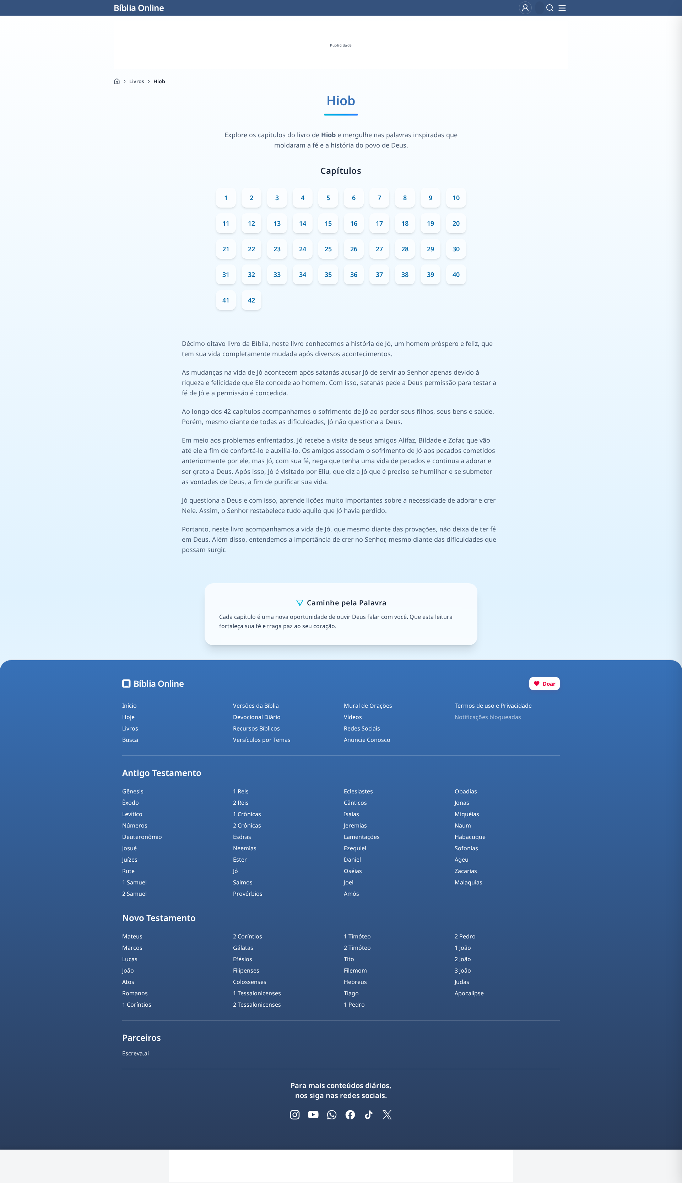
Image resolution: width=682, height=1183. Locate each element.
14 (302, 223)
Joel (348, 882)
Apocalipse (469, 993)
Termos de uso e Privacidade (493, 706)
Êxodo (130, 803)
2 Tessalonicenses (257, 1004)
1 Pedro (354, 1004)
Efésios (242, 959)
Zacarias (466, 871)
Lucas (129, 959)
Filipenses (246, 970)
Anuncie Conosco (367, 740)
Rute (128, 871)
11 (225, 223)
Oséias (353, 871)
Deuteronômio (142, 837)
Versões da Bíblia (256, 706)
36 (353, 274)
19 (430, 223)
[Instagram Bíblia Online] (295, 1114)
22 (251, 249)
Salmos (243, 882)
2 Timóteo (357, 948)
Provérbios (247, 894)
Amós (351, 894)
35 (328, 274)
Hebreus (355, 982)
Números (134, 825)
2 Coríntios (247, 936)
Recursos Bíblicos (256, 728)
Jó (235, 871)
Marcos (132, 948)
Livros (136, 81)
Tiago (351, 993)
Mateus (132, 936)
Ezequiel (355, 848)
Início (129, 706)
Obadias (466, 791)
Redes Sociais (362, 728)
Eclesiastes (358, 791)
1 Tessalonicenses (257, 993)
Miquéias (467, 814)
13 (277, 223)
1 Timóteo (357, 936)
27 (379, 249)
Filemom (355, 970)
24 (302, 249)
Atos (128, 982)
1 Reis (241, 791)
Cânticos (355, 803)
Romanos (135, 993)
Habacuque (470, 837)
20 (456, 223)
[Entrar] (525, 7)
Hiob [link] (159, 81)
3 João (463, 970)
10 (456, 197)
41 (225, 300)
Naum (463, 825)
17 (379, 223)
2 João (463, 959)
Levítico (132, 814)
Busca (130, 740)
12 (251, 223)
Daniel (352, 859)
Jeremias (355, 825)
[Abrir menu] (562, 7)
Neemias (244, 848)
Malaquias (468, 882)
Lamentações (362, 837)
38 (404, 274)
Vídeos (353, 717)
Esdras (242, 837)
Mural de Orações (368, 706)
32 (251, 274)
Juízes (129, 859)
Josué (129, 848)
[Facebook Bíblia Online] (350, 1114)
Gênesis (133, 791)
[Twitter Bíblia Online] (387, 1114)
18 (404, 223)
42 (251, 300)
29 (430, 249)
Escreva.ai (135, 1053)
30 (456, 249)
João (128, 970)
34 (302, 274)
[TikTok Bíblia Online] (368, 1114)
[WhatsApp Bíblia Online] (331, 1114)
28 (404, 249)
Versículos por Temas (262, 740)
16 (353, 223)
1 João (463, 948)
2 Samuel (134, 894)
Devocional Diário (257, 717)
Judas (462, 982)
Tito (349, 959)
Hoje (128, 717)
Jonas (462, 803)
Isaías (351, 814)
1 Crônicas (247, 814)
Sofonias (466, 848)
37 (379, 274)
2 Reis (241, 803)
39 (430, 274)
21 (225, 249)
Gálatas (243, 948)
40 (456, 274)
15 (328, 223)
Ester (240, 859)
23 (277, 249)
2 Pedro (465, 936)
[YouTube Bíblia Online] (313, 1114)
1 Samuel (134, 882)
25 (328, 249)
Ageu (462, 859)
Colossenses (249, 982)
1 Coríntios (136, 1004)
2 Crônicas (247, 825)
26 (353, 249)
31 (225, 274)
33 (277, 274)
